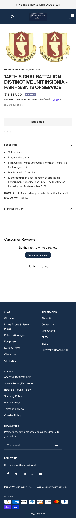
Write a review (38, 255)
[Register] (56, 445)
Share (7, 131)
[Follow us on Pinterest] (32, 474)
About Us (47, 317)
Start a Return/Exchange (18, 383)
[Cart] (70, 17)
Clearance (10, 354)
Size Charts (48, 330)
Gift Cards (10, 360)
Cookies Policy (12, 415)
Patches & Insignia (14, 335)
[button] (38, 514)
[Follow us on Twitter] (16, 474)
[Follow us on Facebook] (8, 474)
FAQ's (45, 337)
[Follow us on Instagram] (24, 474)
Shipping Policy (14, 209)
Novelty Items (12, 347)
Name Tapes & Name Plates (16, 326)
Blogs (45, 343)
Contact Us (48, 324)
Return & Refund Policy (17, 389)
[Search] (12, 16)
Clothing (9, 317)
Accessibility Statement (17, 376)
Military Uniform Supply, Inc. (22, 70)
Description (11, 145)
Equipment (10, 341)
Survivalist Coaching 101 (56, 349)
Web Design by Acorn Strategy (52, 487)
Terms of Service (14, 408)
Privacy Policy (12, 402)
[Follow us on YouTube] (40, 474)
